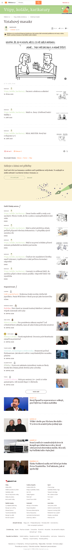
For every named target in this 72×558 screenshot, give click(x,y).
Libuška (6, 291)
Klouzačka (47, 529)
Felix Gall (29, 497)
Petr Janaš (10, 334)
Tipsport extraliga (52, 492)
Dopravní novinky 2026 (54, 510)
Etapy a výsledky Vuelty (33, 489)
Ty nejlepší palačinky (11, 505)
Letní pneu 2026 (52, 505)
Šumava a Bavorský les (33, 510)
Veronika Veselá (8, 305)
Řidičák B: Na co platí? (54, 512)
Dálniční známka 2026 (54, 508)
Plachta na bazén (24, 529)
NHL (49, 499)
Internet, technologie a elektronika (18, 351)
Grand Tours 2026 (31, 499)
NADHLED (13, 27)
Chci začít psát (14, 177)
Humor (25, 158)
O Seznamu (20, 544)
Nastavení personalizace (48, 546)
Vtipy (30, 158)
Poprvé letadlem (31, 508)
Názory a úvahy (10, 322)
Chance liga (51, 487)
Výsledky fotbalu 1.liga (54, 489)
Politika (7, 308)
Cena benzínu (54, 523)
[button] (36, 60)
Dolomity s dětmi (31, 517)
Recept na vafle (9, 515)
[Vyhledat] (39, 2)
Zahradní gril (33, 532)
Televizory (25, 538)
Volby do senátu (9, 497)
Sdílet (62, 28)
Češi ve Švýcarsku (31, 512)
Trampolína (34, 529)
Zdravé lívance (9, 510)
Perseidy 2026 (45, 523)
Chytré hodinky (33, 538)
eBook (55, 28)
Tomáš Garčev (8, 348)
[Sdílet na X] (67, 151)
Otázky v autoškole (53, 515)
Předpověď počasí (35, 523)
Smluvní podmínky (31, 544)
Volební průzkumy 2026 (11, 489)
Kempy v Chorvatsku (32, 505)
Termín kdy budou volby (12, 494)
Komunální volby (10, 499)
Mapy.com (26, 523)
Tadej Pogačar (30, 494)
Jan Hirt (29, 492)
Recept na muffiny (10, 508)
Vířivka (39, 532)
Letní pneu (54, 536)
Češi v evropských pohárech (35, 525)
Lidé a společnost (11, 294)
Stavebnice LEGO (34, 536)
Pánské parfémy (43, 538)
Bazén (17, 529)
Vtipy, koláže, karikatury (14, 91)
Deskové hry (61, 536)
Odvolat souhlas (34, 546)
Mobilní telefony (24, 536)
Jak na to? (29, 177)
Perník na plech (9, 517)
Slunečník (41, 529)
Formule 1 (50, 497)
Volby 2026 (8, 487)
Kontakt (49, 544)
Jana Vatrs (7, 319)
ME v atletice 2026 (53, 494)
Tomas (5, 376)
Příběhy (7, 365)
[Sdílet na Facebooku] (64, 151)
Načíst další (36, 391)
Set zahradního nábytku (58, 529)
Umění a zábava (10, 379)
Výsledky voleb (9, 492)
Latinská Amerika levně (33, 515)
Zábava (19, 158)
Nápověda (42, 544)
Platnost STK (51, 517)
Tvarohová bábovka (10, 512)
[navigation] (2, 2)
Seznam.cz (66, 2)
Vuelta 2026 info (31, 487)
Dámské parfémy (45, 536)
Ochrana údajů (58, 544)
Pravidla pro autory (21, 546)
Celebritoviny (8, 362)
